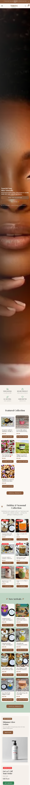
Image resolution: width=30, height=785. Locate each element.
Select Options (23, 436)
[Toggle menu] (2, 6)
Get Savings (8, 783)
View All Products (15, 493)
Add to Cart (8, 436)
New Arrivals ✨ (15, 201)
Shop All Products (15, 706)
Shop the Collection (15, 197)
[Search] (25, 6)
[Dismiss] (28, 1)
